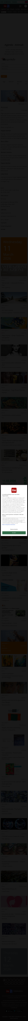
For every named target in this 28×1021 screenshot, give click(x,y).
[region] (14, 510)
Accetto (14, 532)
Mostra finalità (14, 529)
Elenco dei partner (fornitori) (8, 524)
